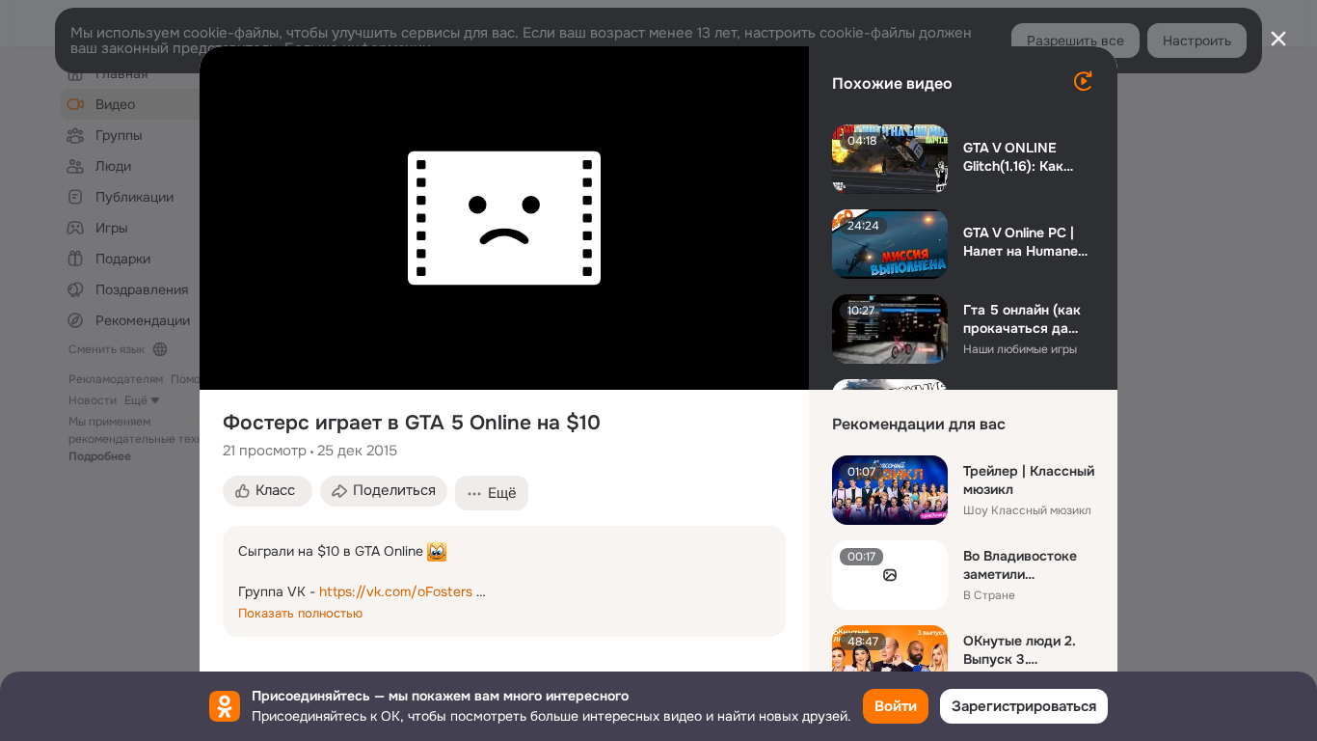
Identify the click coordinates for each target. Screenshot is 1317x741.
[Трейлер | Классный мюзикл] (890, 490)
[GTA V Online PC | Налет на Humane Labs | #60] (890, 244)
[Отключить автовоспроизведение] (1082, 81)
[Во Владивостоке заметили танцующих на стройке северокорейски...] (890, 575)
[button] (267, 491)
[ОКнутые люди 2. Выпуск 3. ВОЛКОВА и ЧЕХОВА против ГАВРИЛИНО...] (890, 660)
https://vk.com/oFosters (395, 591)
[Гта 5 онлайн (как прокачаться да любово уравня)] (890, 329)
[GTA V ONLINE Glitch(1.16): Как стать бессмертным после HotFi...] (890, 159)
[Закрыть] (1278, 38)
